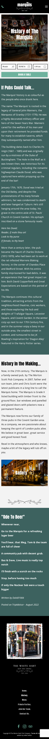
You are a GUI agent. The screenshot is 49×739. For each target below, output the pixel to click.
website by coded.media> (24, 735)
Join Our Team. (24, 709)
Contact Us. (24, 713)
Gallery (21, 473)
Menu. (24, 699)
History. (24, 695)
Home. (24, 690)
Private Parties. (24, 704)
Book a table (24, 74)
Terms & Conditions (38, 733)
